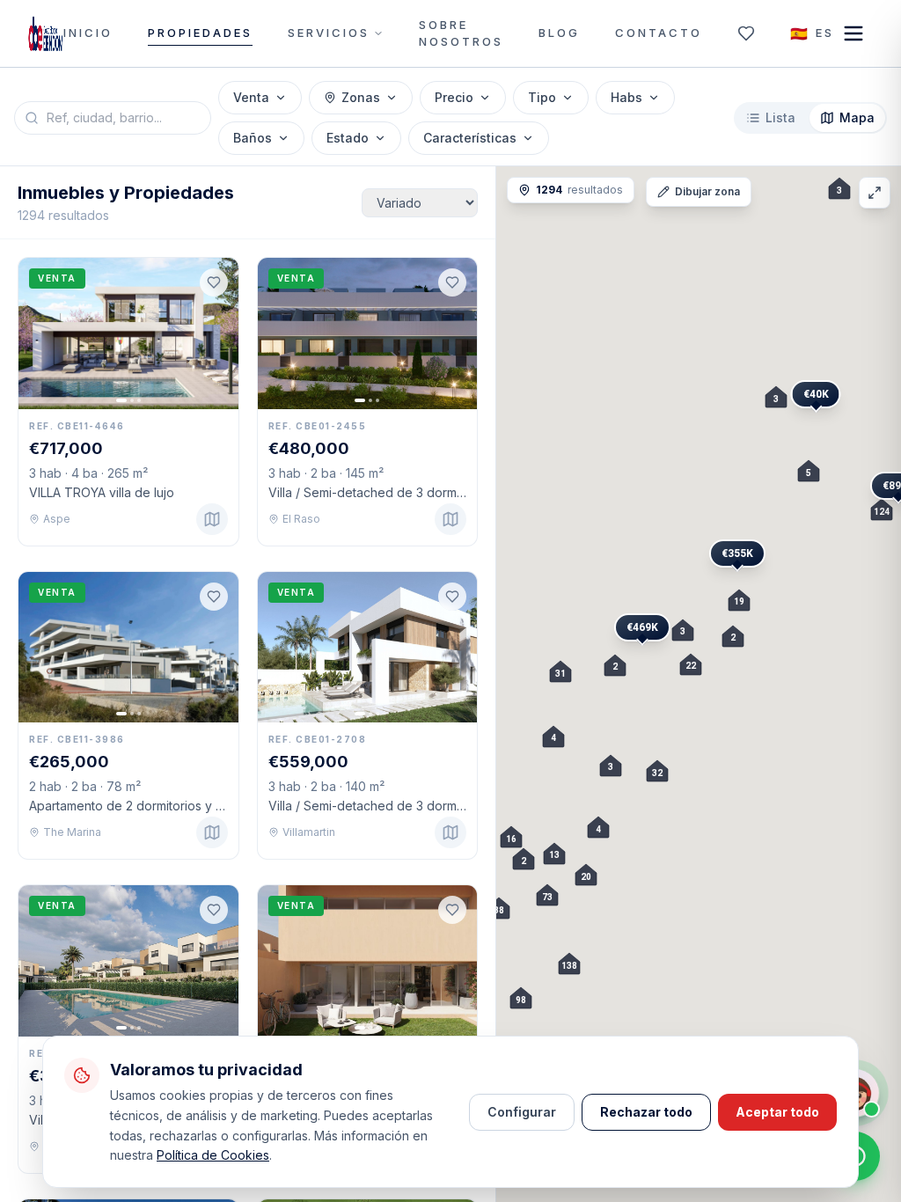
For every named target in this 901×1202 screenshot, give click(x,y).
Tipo (542, 97)
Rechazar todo (646, 1111)
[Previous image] (40, 333)
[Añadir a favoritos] (214, 282)
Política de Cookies (213, 1154)
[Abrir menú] (853, 33)
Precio (454, 97)
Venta (251, 97)
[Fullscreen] (874, 193)
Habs (626, 97)
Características (469, 137)
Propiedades (200, 33)
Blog (559, 33)
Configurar (521, 1111)
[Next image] (217, 333)
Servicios (329, 33)
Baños (252, 137)
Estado (347, 137)
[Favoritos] (746, 33)
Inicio (88, 33)
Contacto (658, 33)
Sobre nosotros (461, 33)
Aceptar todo (777, 1111)
